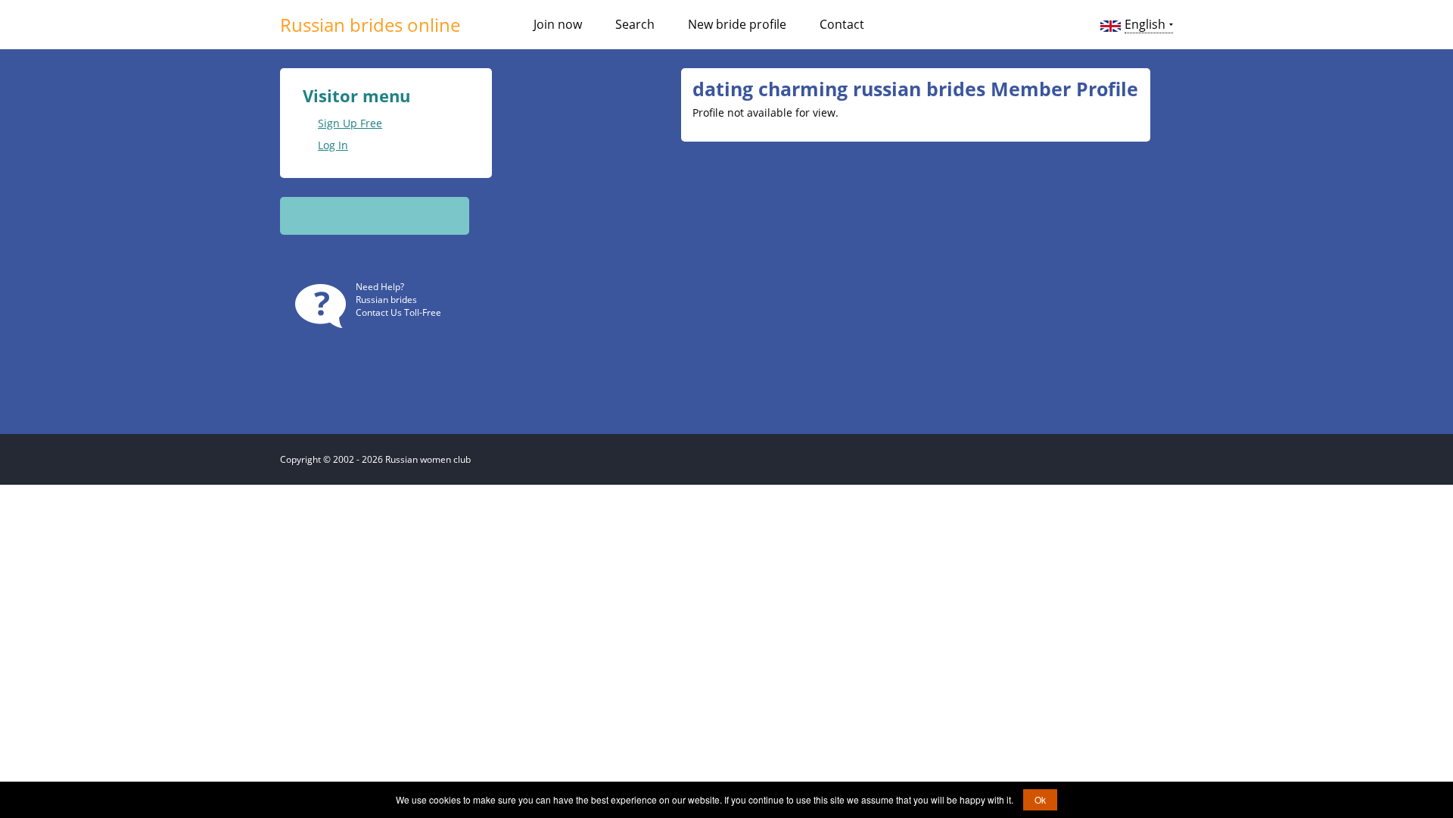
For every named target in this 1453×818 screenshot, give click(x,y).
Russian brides (386, 299)
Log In (333, 145)
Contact (842, 24)
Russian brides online (370, 24)
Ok (1040, 799)
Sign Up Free (350, 123)
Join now (558, 24)
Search (635, 24)
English (1145, 24)
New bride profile (737, 24)
